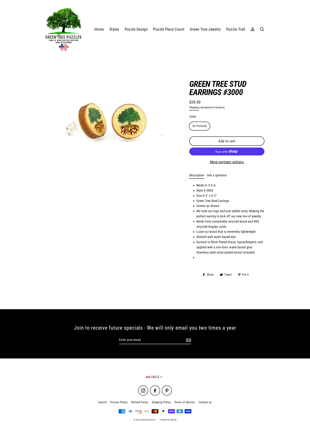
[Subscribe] (188, 340)
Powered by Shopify (168, 420)
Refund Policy (139, 402)
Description (196, 175)
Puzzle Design (136, 29)
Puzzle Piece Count (168, 29)
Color (192, 116)
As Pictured (199, 126)
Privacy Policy (119, 402)
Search (102, 402)
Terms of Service (184, 402)
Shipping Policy (161, 402)
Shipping (194, 107)
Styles (114, 29)
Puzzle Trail (235, 29)
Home (99, 29)
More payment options (227, 162)
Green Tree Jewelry (205, 29)
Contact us (205, 402)
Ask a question (217, 175)
